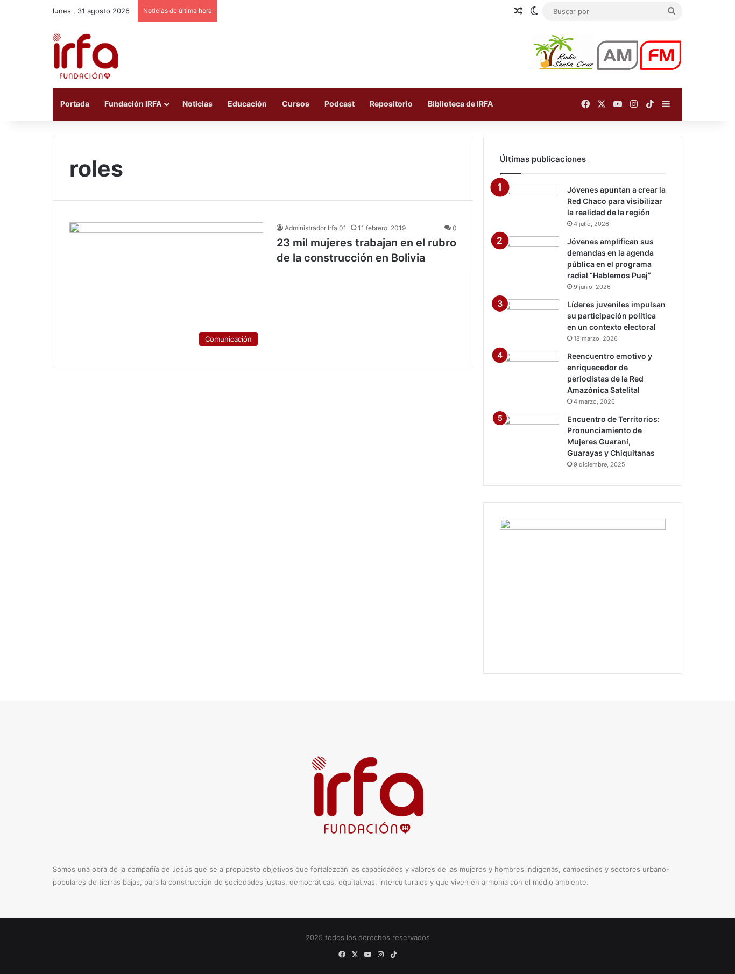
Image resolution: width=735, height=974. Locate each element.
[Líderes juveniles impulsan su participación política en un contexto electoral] (529, 319)
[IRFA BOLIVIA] (85, 55)
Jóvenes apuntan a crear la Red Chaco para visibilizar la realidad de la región (616, 201)
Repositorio (391, 103)
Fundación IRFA (132, 103)
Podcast (339, 103)
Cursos (295, 103)
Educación (247, 103)
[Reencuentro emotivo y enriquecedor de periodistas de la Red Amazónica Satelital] (529, 371)
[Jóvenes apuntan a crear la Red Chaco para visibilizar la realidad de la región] (529, 205)
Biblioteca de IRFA (460, 103)
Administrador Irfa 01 (316, 228)
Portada (74, 103)
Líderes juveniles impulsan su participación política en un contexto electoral (616, 315)
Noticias (197, 103)
